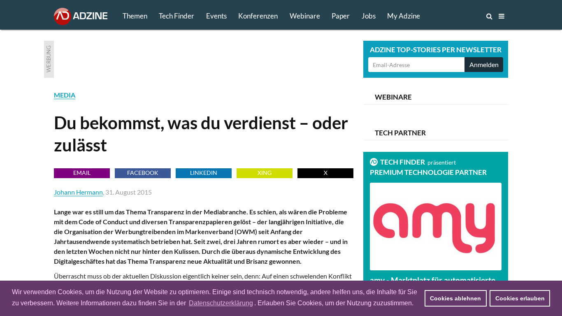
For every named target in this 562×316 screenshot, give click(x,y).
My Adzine (403, 16)
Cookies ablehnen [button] (455, 298)
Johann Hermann (78, 192)
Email (82, 172)
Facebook (142, 172)
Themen (135, 16)
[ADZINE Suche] (462, 16)
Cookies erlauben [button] (520, 298)
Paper (341, 16)
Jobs (369, 16)
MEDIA (64, 95)
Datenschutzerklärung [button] (221, 303)
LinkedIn (203, 172)
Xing (265, 172)
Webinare (305, 16)
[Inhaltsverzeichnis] (501, 16)
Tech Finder (176, 16)
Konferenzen (258, 16)
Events (216, 16)
